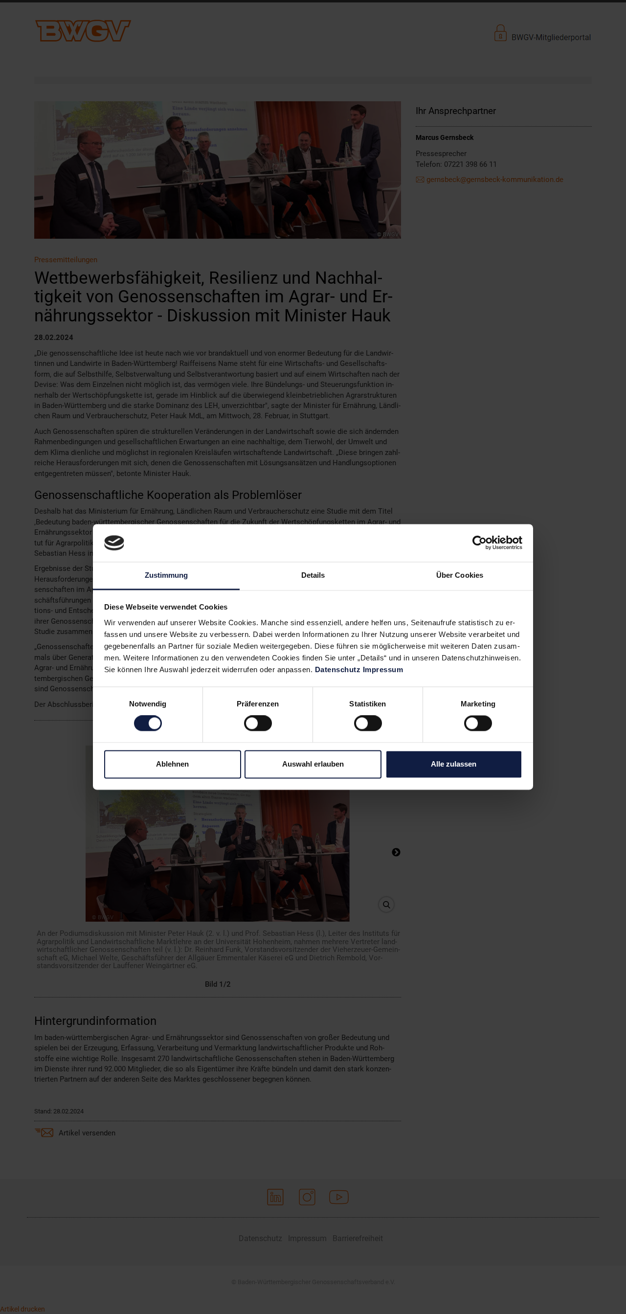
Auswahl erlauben (313, 764)
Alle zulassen (453, 764)
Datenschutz (338, 669)
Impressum (383, 669)
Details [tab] (313, 575)
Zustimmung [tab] (166, 575)
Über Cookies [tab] (459, 575)
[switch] (258, 723)
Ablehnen (172, 764)
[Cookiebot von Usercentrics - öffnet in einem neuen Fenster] (479, 543)
